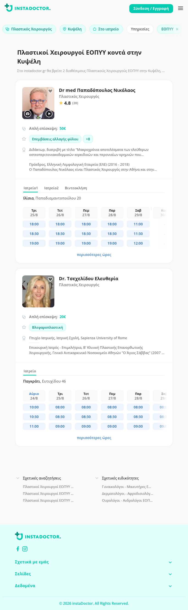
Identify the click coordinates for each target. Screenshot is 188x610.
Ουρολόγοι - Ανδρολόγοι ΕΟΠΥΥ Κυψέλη (127, 500)
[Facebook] (18, 549)
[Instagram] (25, 549)
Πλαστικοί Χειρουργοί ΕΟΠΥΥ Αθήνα (48, 486)
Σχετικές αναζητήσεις (42, 478)
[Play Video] (49, 113)
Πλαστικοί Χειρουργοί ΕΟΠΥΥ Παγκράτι (48, 500)
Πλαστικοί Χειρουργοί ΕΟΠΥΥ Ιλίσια (48, 493)
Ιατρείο (30, 371)
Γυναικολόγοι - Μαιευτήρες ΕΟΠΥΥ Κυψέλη (127, 486)
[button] (176, 30)
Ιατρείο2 (51, 188)
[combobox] (29, 29)
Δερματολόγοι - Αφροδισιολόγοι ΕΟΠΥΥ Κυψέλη (127, 493)
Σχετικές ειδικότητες (120, 478)
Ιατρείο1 (31, 188)
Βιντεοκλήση (76, 188)
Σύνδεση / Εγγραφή (151, 8)
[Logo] (27, 8)
